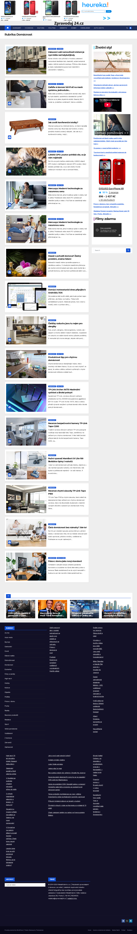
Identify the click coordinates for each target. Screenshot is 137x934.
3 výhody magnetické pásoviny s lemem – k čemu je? (10, 799)
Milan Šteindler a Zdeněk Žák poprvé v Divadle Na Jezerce (98, 667)
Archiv (7, 633)
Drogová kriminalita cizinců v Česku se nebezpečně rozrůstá (83, 615)
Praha (7, 706)
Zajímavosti (9, 747)
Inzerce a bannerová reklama (101, 930)
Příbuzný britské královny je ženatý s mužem (64, 801)
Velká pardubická (11, 729)
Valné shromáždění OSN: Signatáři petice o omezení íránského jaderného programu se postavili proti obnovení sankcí (66, 787)
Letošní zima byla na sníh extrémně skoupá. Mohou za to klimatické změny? (10, 857)
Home (89, 930)
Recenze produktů (11, 715)
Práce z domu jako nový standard (65, 561)
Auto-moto (99, 28)
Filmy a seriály (10, 674)
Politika (52, 28)
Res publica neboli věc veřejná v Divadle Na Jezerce (66, 773)
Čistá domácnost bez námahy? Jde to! (67, 527)
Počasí (123, 930)
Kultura (40, 28)
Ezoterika (8, 669)
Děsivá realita (108, 610)
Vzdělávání (85, 28)
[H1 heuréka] (58, 10)
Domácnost (52, 48)
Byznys (7, 642)
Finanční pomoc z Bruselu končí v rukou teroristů (98, 785)
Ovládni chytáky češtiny (56, 760)
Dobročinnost (10, 660)
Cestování (8, 646)
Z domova (29, 28)
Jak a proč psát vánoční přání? (59, 756)
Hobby (74, 28)
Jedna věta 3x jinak (55, 768)
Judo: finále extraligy (55, 764)
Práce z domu (61, 558)
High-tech (60, 84)
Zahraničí (17, 28)
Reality (7, 710)
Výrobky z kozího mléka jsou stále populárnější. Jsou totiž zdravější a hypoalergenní (98, 648)
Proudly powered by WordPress (14, 930)
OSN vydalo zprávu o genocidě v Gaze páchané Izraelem (19, 615)
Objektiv (63, 28)
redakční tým (72, 898)
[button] (127, 28)
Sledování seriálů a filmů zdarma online (11, 771)
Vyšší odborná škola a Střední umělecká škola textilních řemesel (98, 706)
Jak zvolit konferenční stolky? (63, 122)
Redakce (8, 720)
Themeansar (39, 930)
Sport (7, 724)
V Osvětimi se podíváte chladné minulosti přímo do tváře (11, 783)
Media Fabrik (116, 930)
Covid (7, 651)
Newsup (31, 930)
